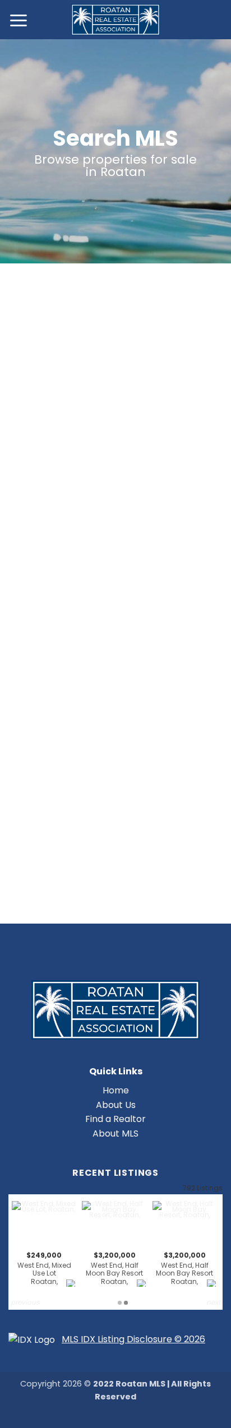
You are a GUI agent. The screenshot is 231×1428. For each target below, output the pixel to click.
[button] (19, 20)
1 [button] (120, 1303)
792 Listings (203, 1188)
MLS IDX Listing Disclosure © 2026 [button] (133, 1339)
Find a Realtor (115, 1118)
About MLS (115, 1133)
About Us (116, 1104)
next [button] (213, 1302)
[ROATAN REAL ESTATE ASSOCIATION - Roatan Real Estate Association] (115, 19)
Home (116, 1090)
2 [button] (126, 1303)
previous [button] (25, 1302)
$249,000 (44, 1268)
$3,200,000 (114, 1268)
